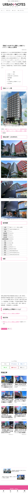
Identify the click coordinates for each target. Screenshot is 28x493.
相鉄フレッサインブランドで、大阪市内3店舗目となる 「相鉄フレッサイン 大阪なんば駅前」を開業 (14, 130)
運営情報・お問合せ (14, 488)
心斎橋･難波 (4, 328)
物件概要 (10, 77)
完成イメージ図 (11, 74)
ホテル (10, 328)
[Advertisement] (14, 29)
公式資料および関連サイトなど (14, 81)
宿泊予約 (10, 83)
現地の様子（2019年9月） (13, 75)
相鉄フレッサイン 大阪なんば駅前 (11, 313)
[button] (22, 367)
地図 (9, 79)
